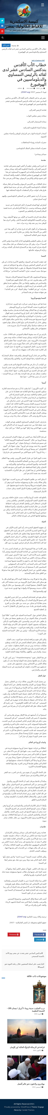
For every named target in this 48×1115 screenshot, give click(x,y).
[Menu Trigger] (43, 5)
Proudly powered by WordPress (17, 1107)
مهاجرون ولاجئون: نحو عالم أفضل (31, 1084)
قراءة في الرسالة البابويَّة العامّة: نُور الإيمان (27, 1047)
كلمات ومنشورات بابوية (38, 60)
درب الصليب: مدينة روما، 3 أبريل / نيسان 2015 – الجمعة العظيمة (26, 1009)
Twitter (26, 934)
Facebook (39, 934)
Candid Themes (28, 1110)
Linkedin (39, 939)
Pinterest (13, 934)
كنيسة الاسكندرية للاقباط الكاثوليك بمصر (24, 23)
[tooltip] (2, 20)
